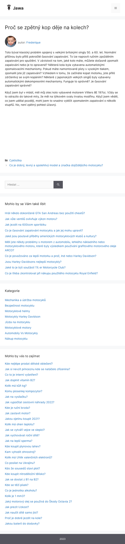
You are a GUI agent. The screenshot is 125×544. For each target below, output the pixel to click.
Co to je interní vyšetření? (21, 374)
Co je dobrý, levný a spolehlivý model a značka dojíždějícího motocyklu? (56, 165)
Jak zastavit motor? (17, 413)
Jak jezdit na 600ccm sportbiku (25, 224)
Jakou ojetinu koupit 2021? (22, 418)
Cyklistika (15, 160)
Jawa (18, 8)
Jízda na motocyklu (17, 322)
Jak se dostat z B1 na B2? (22, 479)
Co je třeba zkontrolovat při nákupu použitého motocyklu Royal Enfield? (51, 273)
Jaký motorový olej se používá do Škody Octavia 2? (38, 501)
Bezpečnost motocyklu (19, 305)
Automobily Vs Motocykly (21, 333)
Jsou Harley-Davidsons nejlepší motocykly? (33, 261)
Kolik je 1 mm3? (15, 496)
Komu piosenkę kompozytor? (23, 391)
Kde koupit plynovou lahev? (23, 446)
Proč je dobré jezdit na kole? (23, 518)
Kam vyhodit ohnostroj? (20, 451)
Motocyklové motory (18, 327)
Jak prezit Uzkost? (17, 507)
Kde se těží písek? (16, 485)
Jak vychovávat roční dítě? (22, 435)
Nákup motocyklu (16, 338)
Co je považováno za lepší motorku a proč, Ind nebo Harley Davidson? (50, 256)
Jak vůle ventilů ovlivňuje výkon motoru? (31, 219)
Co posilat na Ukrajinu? (20, 463)
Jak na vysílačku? (16, 396)
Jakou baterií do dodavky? (22, 523)
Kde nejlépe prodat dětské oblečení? (29, 363)
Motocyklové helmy (17, 311)
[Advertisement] (62, 129)
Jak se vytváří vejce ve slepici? (25, 429)
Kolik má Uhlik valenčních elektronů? (28, 457)
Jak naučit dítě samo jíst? (21, 512)
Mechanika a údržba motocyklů (25, 300)
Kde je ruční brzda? (17, 407)
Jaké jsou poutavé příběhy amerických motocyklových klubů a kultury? (51, 236)
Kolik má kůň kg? (16, 385)
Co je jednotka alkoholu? (21, 490)
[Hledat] (58, 185)
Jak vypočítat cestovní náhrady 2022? (29, 402)
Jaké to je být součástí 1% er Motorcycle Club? (35, 267)
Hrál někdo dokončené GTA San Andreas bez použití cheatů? (45, 213)
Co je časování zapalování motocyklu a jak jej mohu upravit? (44, 230)
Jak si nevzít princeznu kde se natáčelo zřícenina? (37, 369)
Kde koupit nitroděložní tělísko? (25, 474)
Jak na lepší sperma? (18, 440)
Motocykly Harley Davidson (22, 316)
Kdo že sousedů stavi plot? (22, 468)
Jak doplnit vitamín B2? (20, 380)
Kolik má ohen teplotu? (20, 424)
